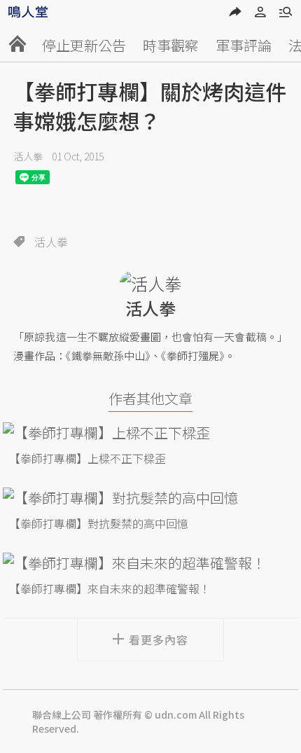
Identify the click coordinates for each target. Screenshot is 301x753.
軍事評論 (244, 45)
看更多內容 (158, 639)
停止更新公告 (84, 45)
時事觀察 (171, 45)
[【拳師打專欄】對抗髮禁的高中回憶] (150, 498)
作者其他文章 (150, 398)
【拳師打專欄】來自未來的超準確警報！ (110, 588)
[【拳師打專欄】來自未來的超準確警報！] (150, 563)
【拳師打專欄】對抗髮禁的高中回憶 (98, 523)
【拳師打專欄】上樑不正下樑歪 (87, 458)
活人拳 (28, 156)
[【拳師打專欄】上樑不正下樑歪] (150, 432)
